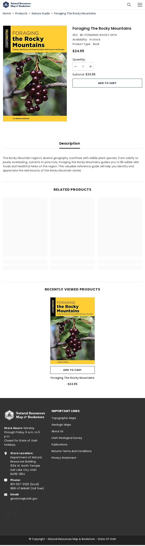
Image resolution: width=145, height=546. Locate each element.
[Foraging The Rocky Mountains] (72, 330)
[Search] (129, 4)
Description (69, 143)
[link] (25, 261)
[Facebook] (7, 513)
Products (21, 13)
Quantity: (79, 59)
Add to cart (107, 83)
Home (7, 13)
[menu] (140, 4)
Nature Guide (41, 13)
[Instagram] (17, 513)
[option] (35, 74)
